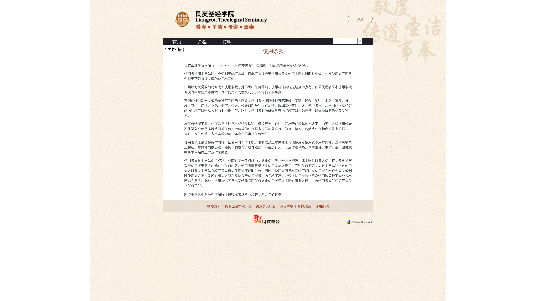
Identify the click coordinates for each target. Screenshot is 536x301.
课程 (202, 41)
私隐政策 (304, 206)
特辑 (227, 41)
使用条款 (322, 206)
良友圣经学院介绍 (238, 206)
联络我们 (214, 206)
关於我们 (176, 50)
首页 (177, 41)
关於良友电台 (266, 206)
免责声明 (287, 206)
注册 (360, 19)
